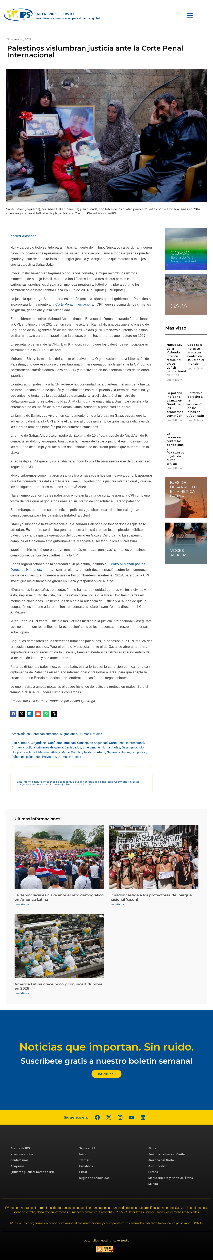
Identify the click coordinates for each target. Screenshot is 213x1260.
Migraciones (68, 734)
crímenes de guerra (49, 747)
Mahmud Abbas (49, 752)
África (152, 1148)
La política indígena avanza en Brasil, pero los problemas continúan (175, 404)
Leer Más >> (174, 379)
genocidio (137, 747)
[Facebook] (97, 1117)
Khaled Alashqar (23, 236)
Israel (33, 752)
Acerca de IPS (20, 1148)
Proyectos (49, 757)
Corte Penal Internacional (74, 304)
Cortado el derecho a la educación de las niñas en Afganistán (195, 404)
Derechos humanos (44, 734)
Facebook (86, 1166)
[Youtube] (131, 1117)
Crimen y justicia (23, 747)
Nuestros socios (21, 1154)
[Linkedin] (143, 1117)
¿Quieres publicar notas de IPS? (33, 1172)
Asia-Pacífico (157, 1166)
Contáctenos (19, 1160)
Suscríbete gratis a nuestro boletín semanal (106, 1060)
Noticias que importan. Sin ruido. (106, 1047)
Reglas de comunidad (94, 1178)
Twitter (84, 1160)
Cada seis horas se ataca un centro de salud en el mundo (195, 354)
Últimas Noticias (90, 734)
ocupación (139, 752)
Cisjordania (39, 743)
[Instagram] (120, 1117)
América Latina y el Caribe (167, 1154)
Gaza (125, 747)
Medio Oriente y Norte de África (83, 752)
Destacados (72, 747)
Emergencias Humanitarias (101, 747)
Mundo (153, 1184)
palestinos (33, 757)
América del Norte (161, 1160)
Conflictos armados (62, 743)
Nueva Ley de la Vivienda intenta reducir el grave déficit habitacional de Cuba (176, 360)
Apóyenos (17, 1166)
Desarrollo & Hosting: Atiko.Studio (106, 1240)
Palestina (18, 757)
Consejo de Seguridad (92, 743)
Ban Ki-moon (20, 743)
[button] (13, 714)
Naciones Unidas (118, 752)
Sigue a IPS (87, 1148)
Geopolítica (20, 752)
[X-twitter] (108, 1117)
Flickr (83, 1172)
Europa (153, 1172)
